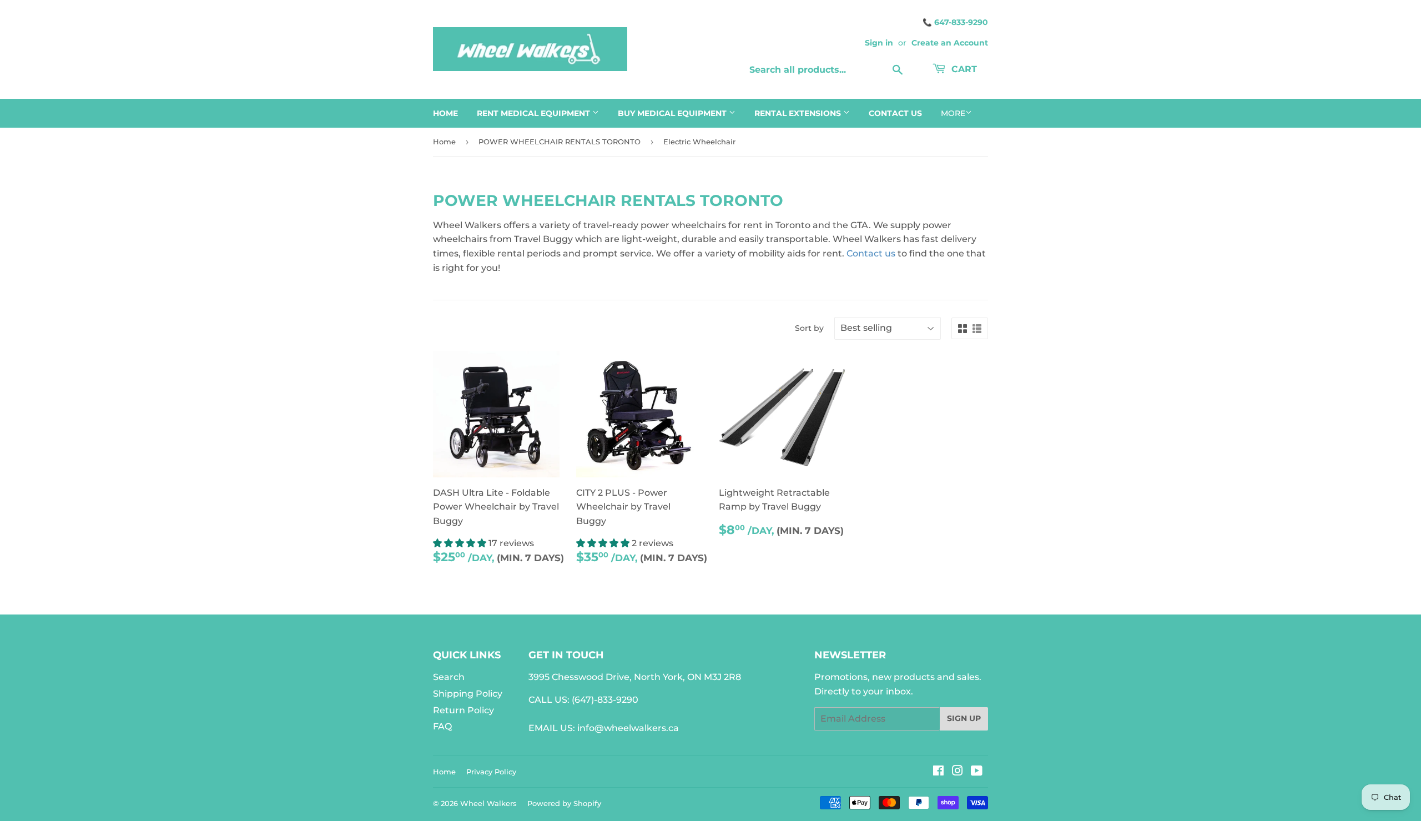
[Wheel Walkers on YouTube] (976, 772)
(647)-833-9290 (605, 699)
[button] (460, 543)
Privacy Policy (491, 771)
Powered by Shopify (564, 803)
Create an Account (949, 42)
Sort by (809, 328)
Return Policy (463, 710)
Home (445, 113)
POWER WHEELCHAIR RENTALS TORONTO (559, 141)
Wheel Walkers (488, 803)
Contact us (870, 253)
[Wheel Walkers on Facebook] (938, 772)
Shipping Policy (467, 693)
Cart (963, 69)
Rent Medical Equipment (534, 113)
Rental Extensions (798, 113)
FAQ (442, 726)
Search (449, 677)
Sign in (879, 42)
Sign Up (964, 718)
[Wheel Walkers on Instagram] (957, 772)
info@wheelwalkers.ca (628, 728)
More (953, 113)
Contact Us (895, 113)
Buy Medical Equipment (673, 113)
